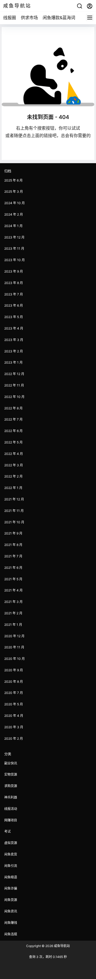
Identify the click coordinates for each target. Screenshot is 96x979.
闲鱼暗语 (10, 877)
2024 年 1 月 (13, 226)
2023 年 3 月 (13, 340)
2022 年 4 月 (13, 454)
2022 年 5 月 (13, 442)
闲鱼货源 (10, 900)
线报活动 (10, 809)
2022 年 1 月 (13, 488)
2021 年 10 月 (14, 522)
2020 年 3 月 (13, 727)
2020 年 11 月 (14, 647)
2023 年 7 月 (13, 294)
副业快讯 (10, 763)
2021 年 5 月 (13, 579)
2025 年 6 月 (13, 180)
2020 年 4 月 (13, 716)
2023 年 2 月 (13, 351)
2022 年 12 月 (14, 374)
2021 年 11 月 (14, 511)
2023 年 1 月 (13, 362)
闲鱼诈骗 (10, 888)
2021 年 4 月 (13, 590)
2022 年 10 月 (14, 397)
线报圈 (9, 17)
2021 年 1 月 (13, 625)
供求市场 (29, 17)
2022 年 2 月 (13, 476)
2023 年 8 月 (13, 283)
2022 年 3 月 (13, 465)
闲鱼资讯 (10, 911)
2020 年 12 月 (14, 636)
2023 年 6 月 (13, 305)
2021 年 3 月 (13, 602)
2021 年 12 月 (14, 499)
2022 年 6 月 (13, 431)
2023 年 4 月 (13, 328)
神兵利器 (10, 797)
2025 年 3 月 (13, 192)
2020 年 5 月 (13, 704)
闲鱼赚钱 (10, 923)
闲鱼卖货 (10, 854)
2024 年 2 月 (13, 214)
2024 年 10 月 (14, 203)
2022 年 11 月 (14, 385)
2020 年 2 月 (13, 739)
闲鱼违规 (10, 934)
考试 (7, 831)
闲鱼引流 (10, 866)
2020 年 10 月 (14, 659)
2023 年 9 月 (13, 271)
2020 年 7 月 (13, 693)
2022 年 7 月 (13, 419)
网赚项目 (10, 820)
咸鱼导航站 (61, 946)
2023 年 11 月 (14, 248)
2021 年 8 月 (13, 545)
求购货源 (10, 786)
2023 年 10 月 (14, 260)
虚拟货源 (10, 843)
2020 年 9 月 (13, 670)
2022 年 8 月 (13, 408)
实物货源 (10, 774)
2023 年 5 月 (13, 317)
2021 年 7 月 (13, 556)
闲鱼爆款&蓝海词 (59, 17)
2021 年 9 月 (13, 533)
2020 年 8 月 (13, 682)
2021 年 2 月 (13, 613)
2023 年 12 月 (14, 237)
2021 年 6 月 (13, 568)
